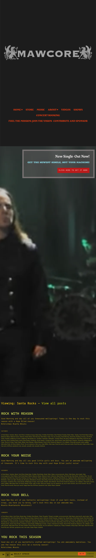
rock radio (27, 527)
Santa (8, 440)
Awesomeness (82, 478)
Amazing (81, 476)
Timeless (39, 438)
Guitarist (58, 485)
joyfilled (87, 442)
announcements (59, 474)
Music (41, 110)
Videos (65, 110)
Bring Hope (74, 525)
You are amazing (56, 437)
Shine (66, 474)
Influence (22, 437)
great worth (79, 516)
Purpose (66, 520)
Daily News (72, 474)
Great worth (72, 520)
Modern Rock (20, 444)
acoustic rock (30, 446)
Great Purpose (53, 518)
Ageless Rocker (72, 478)
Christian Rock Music (48, 435)
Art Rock (13, 444)
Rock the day (86, 438)
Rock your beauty (45, 483)
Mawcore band (15, 437)
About (52, 110)
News (53, 474)
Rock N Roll (46, 442)
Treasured (80, 440)
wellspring (24, 438)
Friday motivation (66, 525)
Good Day (72, 437)
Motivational (72, 438)
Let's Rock (89, 437)
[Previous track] (3, 554)
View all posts (54, 403)
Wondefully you (32, 438)
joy (62, 483)
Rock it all (49, 522)
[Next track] (12, 554)
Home (17, 110)
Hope (48, 437)
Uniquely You (61, 518)
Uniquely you (57, 525)
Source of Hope (9, 442)
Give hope (52, 444)
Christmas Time (49, 440)
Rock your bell (15, 495)
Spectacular (35, 522)
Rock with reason (17, 413)
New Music (44, 437)
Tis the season (41, 440)
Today (2, 438)
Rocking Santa (14, 440)
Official (23, 442)
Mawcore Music (5, 437)
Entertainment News (57, 524)
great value (86, 516)
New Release (29, 442)
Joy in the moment (81, 483)
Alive (85, 476)
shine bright (79, 474)
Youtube (11, 435)
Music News (28, 437)
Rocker (39, 480)
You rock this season (21, 537)
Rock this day (36, 437)
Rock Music (5, 435)
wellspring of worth (15, 438)
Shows (78, 110)
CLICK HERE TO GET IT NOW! (73, 170)
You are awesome (30, 444)
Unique (49, 524)
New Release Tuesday (60, 435)
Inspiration (45, 438)
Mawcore (59, 442)
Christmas (33, 440)
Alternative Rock (5, 444)
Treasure (74, 440)
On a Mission (66, 442)
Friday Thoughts (43, 516)
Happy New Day (28, 485)
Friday (73, 522)
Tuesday (7, 438)
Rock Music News (78, 518)
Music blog (38, 435)
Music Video (70, 435)
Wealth (46, 481)
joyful (82, 442)
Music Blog (80, 438)
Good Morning (65, 437)
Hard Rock (22, 435)
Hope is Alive (86, 444)
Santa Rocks (58, 440)
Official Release (38, 442)
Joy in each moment (69, 483)
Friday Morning (79, 522)
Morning (3, 440)
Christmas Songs (30, 435)
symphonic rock (17, 446)
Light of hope (36, 483)
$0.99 (81, 554)
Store (30, 110)
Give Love (38, 444)
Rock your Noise (16, 455)
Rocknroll (53, 442)
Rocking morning (80, 437)
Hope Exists (17, 442)
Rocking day (20, 480)
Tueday (77, 435)
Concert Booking (48, 115)
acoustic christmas (40, 446)
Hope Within (45, 444)
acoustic (24, 446)
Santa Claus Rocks (24, 440)
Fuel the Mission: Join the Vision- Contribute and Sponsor (48, 121)
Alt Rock (9, 446)
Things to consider (53, 516)
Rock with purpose (75, 442)
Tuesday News (59, 438)
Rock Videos (14, 476)
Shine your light (11, 480)
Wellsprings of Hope (30, 481)
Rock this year (78, 444)
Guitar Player (51, 485)
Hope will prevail (67, 440)
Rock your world (68, 444)
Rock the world (59, 444)
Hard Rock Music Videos (86, 435)
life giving (66, 438)
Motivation (51, 438)
